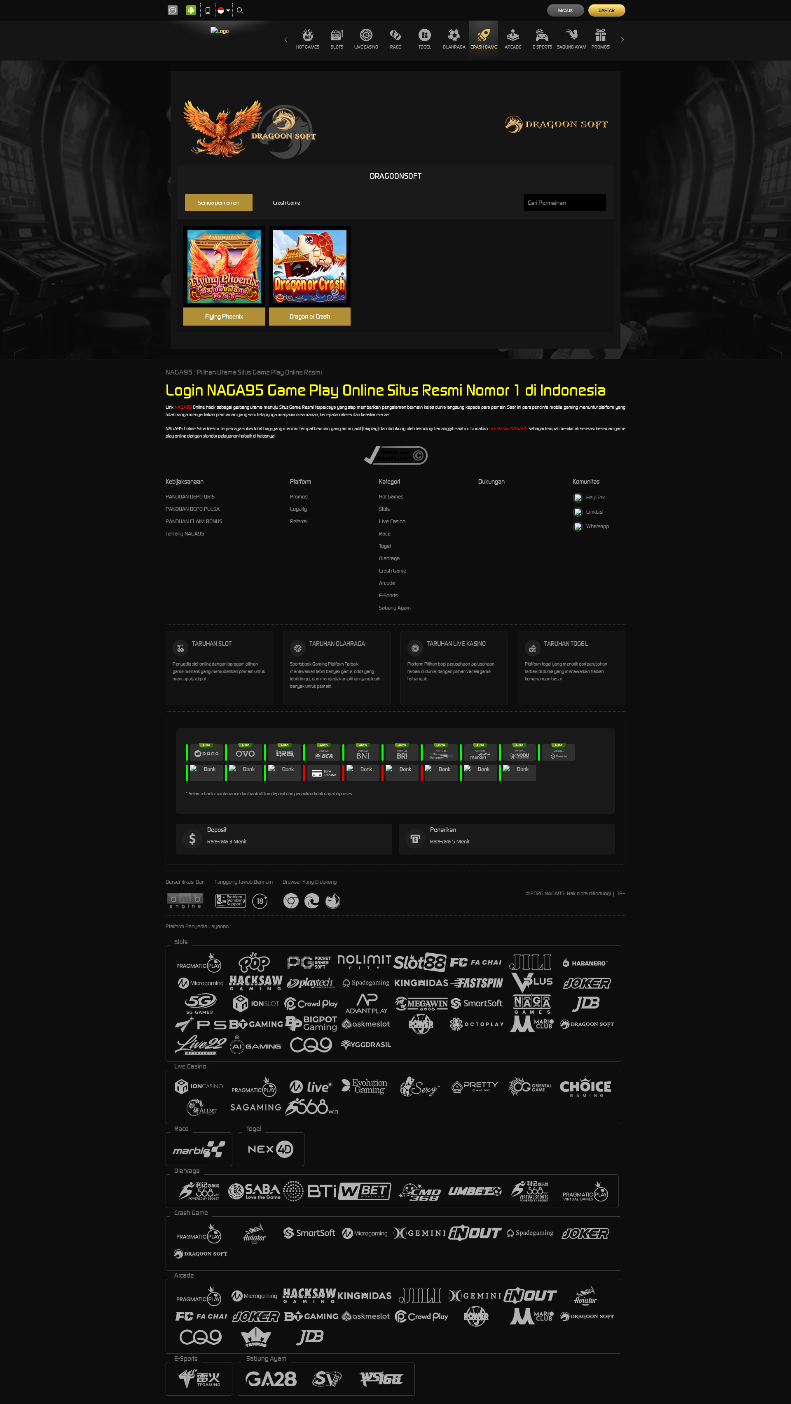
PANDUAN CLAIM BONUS (194, 521)
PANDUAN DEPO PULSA (193, 508)
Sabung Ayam (571, 47)
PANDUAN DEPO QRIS (190, 496)
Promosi (601, 47)
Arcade (513, 47)
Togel (425, 47)
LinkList (595, 511)
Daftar (607, 10)
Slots (337, 47)
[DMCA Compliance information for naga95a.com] (396, 455)
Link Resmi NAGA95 (508, 428)
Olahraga (454, 47)
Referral (299, 521)
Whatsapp (597, 526)
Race (395, 47)
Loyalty (298, 508)
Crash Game (483, 47)
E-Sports (542, 47)
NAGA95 (183, 407)
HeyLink (595, 497)
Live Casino (366, 47)
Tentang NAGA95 (185, 533)
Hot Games (307, 47)
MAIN (229, 266)
